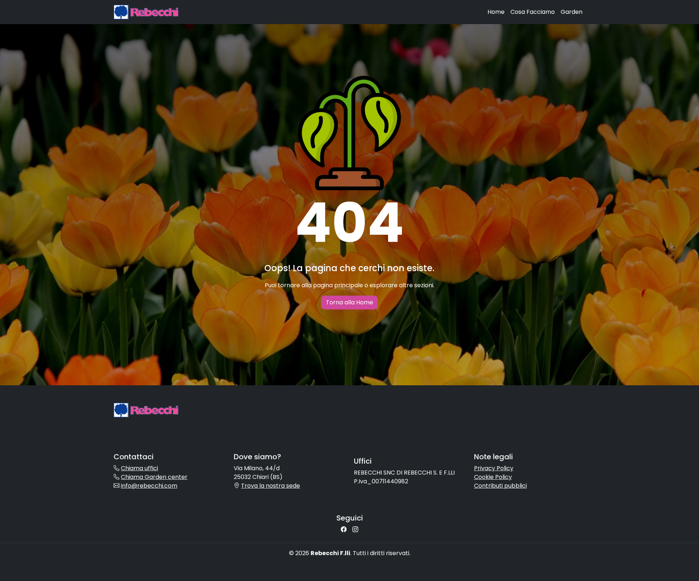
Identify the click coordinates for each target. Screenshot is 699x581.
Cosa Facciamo (532, 12)
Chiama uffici (139, 468)
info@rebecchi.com (149, 485)
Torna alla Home (349, 302)
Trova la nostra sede (270, 485)
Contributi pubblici (500, 485)
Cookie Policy (493, 477)
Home (496, 12)
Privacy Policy (493, 468)
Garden (571, 12)
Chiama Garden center (154, 477)
